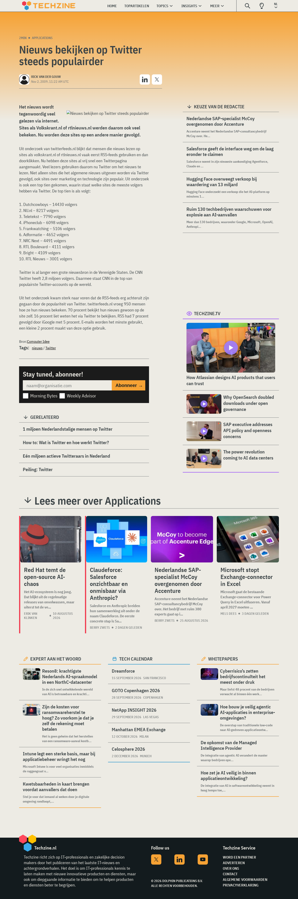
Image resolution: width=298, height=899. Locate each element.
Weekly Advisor (81, 396)
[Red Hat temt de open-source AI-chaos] (50, 539)
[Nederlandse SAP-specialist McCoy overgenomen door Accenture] (182, 539)
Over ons (231, 868)
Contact (230, 874)
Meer (215, 5)
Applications (42, 38)
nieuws (37, 348)
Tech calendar (135, 659)
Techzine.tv (207, 313)
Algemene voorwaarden (245, 879)
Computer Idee (38, 341)
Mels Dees (228, 613)
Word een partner (239, 857)
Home (112, 5)
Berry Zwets (100, 627)
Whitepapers (223, 659)
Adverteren (234, 862)
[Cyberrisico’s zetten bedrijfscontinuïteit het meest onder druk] (209, 682)
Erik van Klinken (30, 615)
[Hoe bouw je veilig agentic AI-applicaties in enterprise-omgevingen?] (209, 718)
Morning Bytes (44, 396)
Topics (162, 5)
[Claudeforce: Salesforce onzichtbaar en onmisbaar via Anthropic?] (116, 539)
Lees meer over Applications (97, 500)
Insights (189, 5)
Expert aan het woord (55, 659)
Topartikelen (136, 5)
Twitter (50, 348)
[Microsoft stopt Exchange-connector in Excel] (248, 539)
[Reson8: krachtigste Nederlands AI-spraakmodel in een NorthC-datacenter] (31, 682)
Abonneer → (129, 385)
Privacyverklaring (240, 885)
